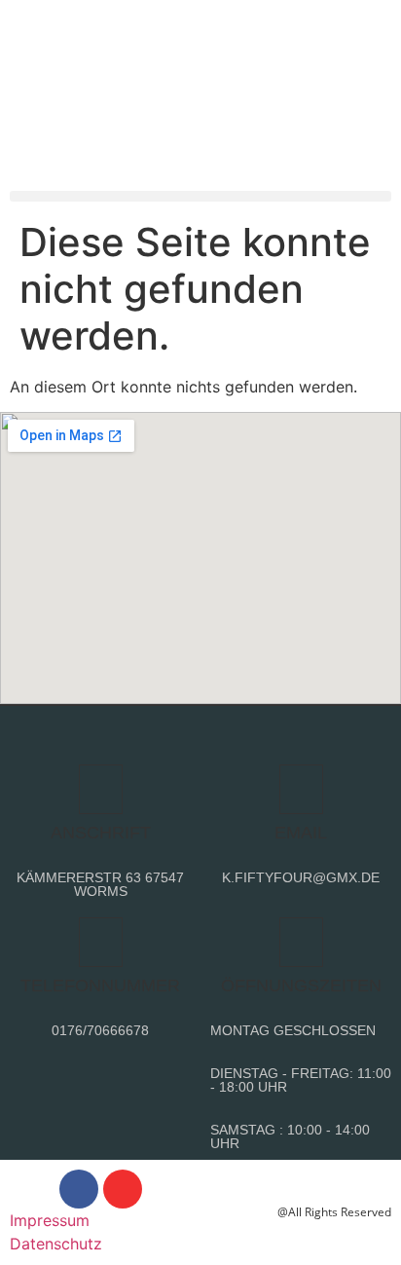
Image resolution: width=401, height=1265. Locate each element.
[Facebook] (78, 1189)
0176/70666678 (100, 1030)
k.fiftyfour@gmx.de (301, 877)
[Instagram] (122, 1189)
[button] (200, 196)
